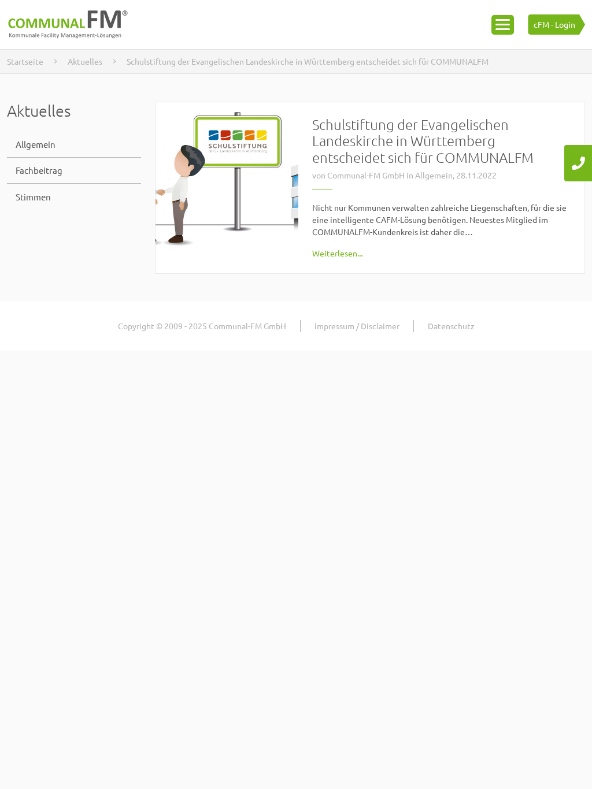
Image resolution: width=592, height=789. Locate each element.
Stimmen (33, 196)
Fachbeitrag (39, 170)
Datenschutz (451, 326)
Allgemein (36, 144)
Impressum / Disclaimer (356, 326)
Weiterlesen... (337, 253)
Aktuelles (85, 61)
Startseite (25, 61)
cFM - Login (554, 24)
